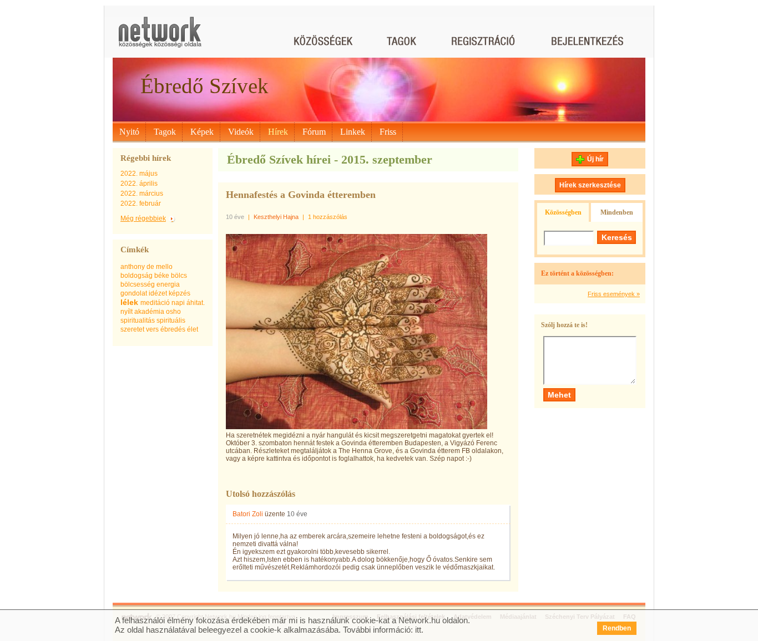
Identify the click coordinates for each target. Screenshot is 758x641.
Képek (202, 131)
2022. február (140, 203)
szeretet (132, 329)
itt (418, 629)
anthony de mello (146, 267)
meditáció (155, 303)
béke (161, 275)
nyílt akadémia (142, 312)
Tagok (165, 131)
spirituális (170, 320)
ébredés (172, 329)
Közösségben (563, 212)
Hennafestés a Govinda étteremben (301, 194)
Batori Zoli (248, 514)
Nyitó (129, 131)
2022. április (139, 183)
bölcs (179, 275)
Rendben (617, 628)
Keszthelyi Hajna (276, 216)
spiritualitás (137, 320)
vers (152, 329)
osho (173, 312)
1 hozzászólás (327, 216)
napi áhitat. (188, 303)
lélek (129, 302)
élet (192, 329)
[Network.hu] (160, 37)
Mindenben (616, 212)
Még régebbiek (143, 218)
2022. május (139, 173)
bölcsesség (137, 284)
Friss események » (614, 294)
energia (168, 284)
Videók (241, 131)
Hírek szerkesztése (590, 185)
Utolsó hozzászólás (260, 493)
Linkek (352, 131)
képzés (179, 293)
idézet (158, 293)
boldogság (136, 275)
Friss (388, 131)
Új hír (595, 159)
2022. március (141, 193)
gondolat (133, 293)
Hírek (278, 131)
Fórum (314, 131)
